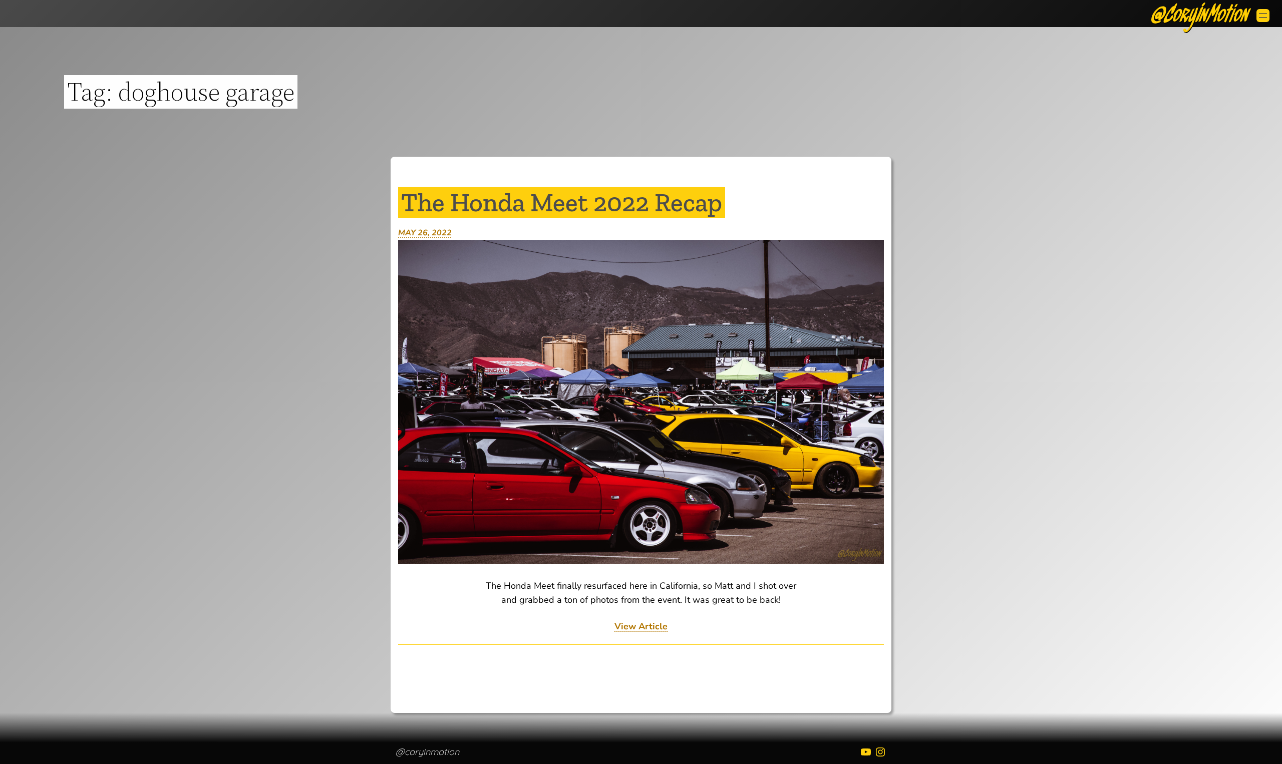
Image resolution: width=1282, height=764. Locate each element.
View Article (641, 626)
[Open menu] (1262, 15)
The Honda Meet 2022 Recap (561, 202)
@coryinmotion (427, 751)
